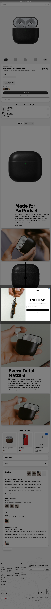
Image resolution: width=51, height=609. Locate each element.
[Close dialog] (49, 289)
